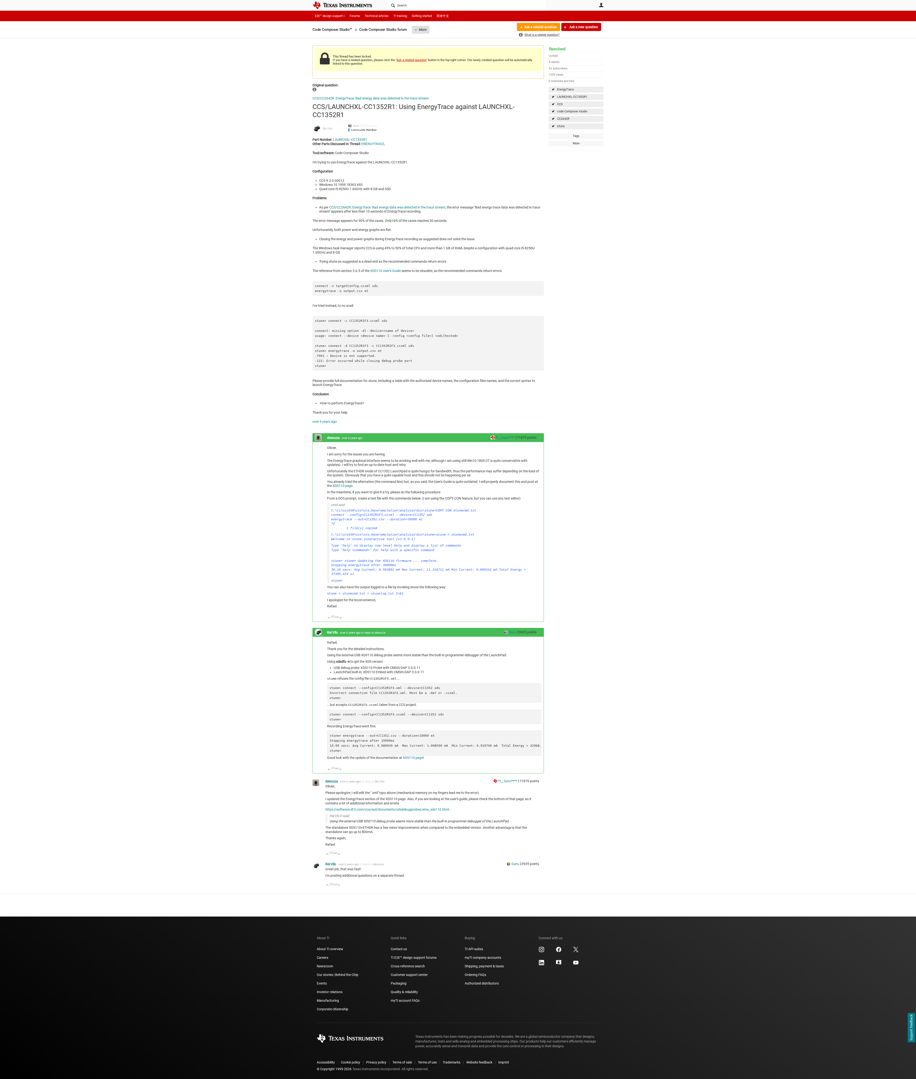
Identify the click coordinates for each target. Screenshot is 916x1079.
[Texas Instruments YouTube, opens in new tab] (576, 964)
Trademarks (451, 1062)
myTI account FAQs (405, 1000)
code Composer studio (572, 111)
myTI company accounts (483, 957)
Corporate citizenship (332, 1009)
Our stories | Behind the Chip (337, 975)
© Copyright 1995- (334, 1069)
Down (340, 618)
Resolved (557, 49)
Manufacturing (328, 1000)
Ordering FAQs (475, 975)
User (601, 5)
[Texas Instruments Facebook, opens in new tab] (559, 951)
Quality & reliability (404, 992)
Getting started (422, 16)
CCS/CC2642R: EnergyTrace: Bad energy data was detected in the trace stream (370, 98)
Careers (322, 957)
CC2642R (563, 118)
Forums (355, 16)
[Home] (345, 5)
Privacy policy (376, 1062)
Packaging (398, 983)
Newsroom (325, 966)
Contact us (399, 949)
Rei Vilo (327, 128)
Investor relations (330, 992)
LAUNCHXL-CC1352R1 (572, 97)
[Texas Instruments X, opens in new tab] (576, 951)
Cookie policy (350, 1062)
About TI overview (330, 949)
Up (329, 618)
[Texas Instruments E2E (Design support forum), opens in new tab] (559, 964)
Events (322, 983)
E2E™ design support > (330, 16)
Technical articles (377, 16)
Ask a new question (583, 27)
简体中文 (443, 16)
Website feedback (479, 1062)
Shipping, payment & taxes (484, 966)
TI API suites (474, 949)
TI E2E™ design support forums (414, 957)
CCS (560, 104)
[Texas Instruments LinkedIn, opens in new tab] (541, 964)
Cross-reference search (408, 966)
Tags (576, 136)
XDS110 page (343, 486)
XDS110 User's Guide (385, 271)
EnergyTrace (565, 89)
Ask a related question (540, 27)
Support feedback (911, 1028)
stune (561, 126)
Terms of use (427, 1062)
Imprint (503, 1062)
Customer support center (409, 975)
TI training (400, 16)
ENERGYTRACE (372, 144)
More (423, 29)
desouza (333, 438)
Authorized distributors (482, 983)
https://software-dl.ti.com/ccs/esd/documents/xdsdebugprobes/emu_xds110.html (387, 809)
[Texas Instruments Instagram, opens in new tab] (541, 951)
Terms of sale (402, 1062)
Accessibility (326, 1062)
